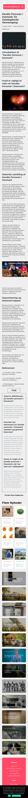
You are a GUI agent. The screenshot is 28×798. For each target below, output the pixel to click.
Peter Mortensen (18, 26)
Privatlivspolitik (16, 795)
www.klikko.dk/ (15, 775)
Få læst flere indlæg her (14, 495)
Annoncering (14, 784)
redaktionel (6, 29)
